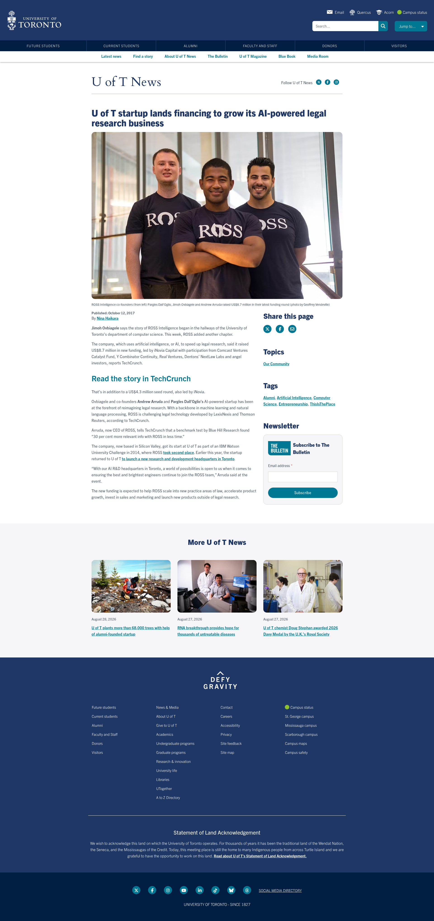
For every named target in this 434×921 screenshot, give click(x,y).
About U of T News (180, 56)
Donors (329, 46)
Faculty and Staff (260, 46)
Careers (226, 716)
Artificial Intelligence (294, 397)
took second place (178, 452)
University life (166, 770)
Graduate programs (171, 752)
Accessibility (230, 725)
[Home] (35, 20)
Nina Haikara (107, 318)
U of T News (126, 82)
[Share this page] (292, 329)
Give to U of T (166, 725)
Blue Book (286, 56)
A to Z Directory (168, 797)
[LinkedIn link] (200, 890)
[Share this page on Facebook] (280, 329)
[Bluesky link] (231, 890)
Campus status (415, 12)
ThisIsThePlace (322, 403)
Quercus (364, 12)
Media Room (317, 56)
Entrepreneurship (293, 403)
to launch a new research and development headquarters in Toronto (178, 458)
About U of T (166, 716)
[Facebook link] (327, 82)
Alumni (191, 46)
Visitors (399, 46)
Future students (43, 46)
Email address (279, 465)
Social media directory (280, 890)
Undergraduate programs (175, 743)
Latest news (111, 56)
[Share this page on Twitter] (267, 329)
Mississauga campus (301, 725)
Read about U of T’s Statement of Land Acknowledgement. (260, 856)
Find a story (143, 56)
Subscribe (302, 492)
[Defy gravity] (220, 679)
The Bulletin (218, 56)
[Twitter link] (318, 82)
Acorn (389, 12)
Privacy (226, 734)
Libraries (162, 779)
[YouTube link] (184, 890)
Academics (164, 734)
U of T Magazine (253, 56)
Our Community (276, 363)
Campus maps (296, 743)
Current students (121, 46)
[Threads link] (247, 890)
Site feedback (231, 743)
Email (339, 12)
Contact (227, 707)
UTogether (164, 788)
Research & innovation (173, 761)
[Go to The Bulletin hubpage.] (279, 448)
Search (383, 26)
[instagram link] (336, 82)
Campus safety (296, 752)
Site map (227, 752)
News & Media (167, 707)
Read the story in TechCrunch (142, 378)
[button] (411, 26)
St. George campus (299, 716)
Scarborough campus (301, 734)
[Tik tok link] (215, 890)
